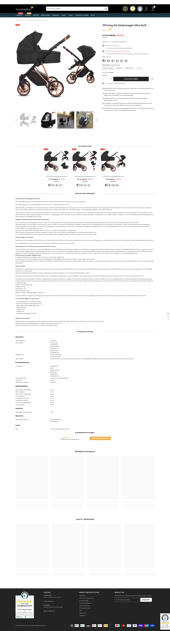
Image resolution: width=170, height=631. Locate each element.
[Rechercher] (77, 9)
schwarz (49, 185)
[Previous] (16, 120)
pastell (57, 185)
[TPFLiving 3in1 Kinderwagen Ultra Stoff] (57, 161)
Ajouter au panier (131, 79)
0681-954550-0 (49, 601)
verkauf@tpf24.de (50, 611)
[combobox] (75, 9)
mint (60, 185)
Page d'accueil (19, 20)
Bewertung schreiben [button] (100, 438)
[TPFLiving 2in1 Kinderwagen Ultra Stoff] (113, 161)
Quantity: (105, 75)
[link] (31, 502)
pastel (113, 185)
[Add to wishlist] (152, 79)
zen (53, 185)
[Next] (96, 120)
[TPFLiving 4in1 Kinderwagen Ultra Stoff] (85, 161)
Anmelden (146, 600)
